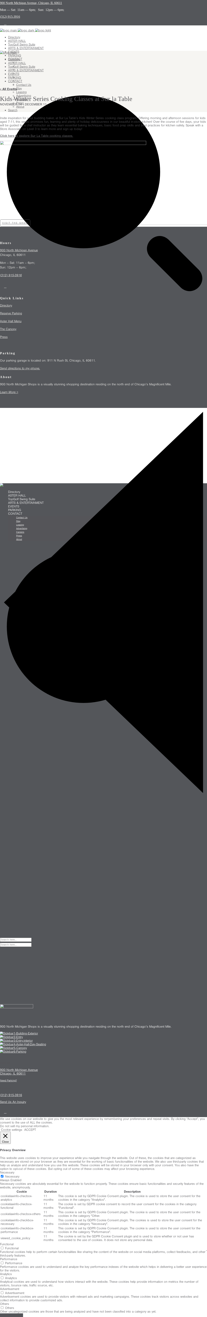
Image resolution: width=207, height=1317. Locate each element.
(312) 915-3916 (11, 275)
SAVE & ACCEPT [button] (11, 1315)
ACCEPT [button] (30, 1130)
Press (4, 337)
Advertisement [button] (9, 1289)
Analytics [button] (6, 1274)
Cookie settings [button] (11, 1130)
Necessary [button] (7, 1172)
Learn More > (9, 392)
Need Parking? (8, 1080)
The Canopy (8, 329)
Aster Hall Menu (10, 321)
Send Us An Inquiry (13, 1102)
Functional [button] (7, 1244)
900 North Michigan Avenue (19, 250)
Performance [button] (8, 1259)
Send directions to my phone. (20, 368)
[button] (15, 223)
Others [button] (4, 1304)
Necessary (12, 1176)
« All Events (8, 89)
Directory (6, 305)
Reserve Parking (11, 313)
